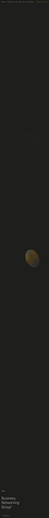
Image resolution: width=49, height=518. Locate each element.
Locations (27, 1)
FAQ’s (23, 1)
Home (6, 1)
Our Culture (16, 1)
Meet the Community (11, 1)
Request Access (31, 1)
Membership (20, 1)
